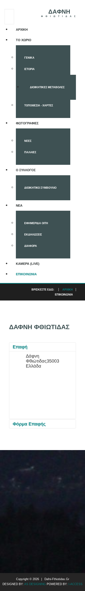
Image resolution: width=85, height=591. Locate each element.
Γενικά (29, 57)
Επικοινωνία (26, 274)
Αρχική (22, 29)
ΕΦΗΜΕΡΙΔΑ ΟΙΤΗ (36, 223)
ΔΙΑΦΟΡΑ (30, 246)
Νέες (28, 141)
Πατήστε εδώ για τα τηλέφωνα (41, 524)
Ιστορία (29, 69)
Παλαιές (30, 152)
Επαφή (20, 346)
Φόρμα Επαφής (29, 423)
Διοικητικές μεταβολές (47, 87)
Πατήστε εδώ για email (64, 521)
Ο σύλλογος (26, 170)
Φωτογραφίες (27, 123)
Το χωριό (23, 40)
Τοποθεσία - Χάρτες (38, 105)
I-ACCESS (75, 584)
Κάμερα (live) (27, 263)
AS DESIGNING (35, 584)
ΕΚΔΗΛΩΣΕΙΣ (33, 234)
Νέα (19, 205)
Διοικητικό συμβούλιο (40, 187)
